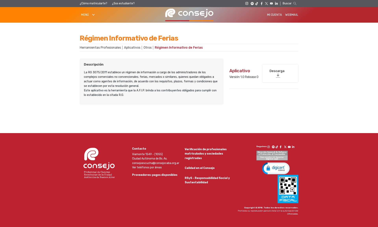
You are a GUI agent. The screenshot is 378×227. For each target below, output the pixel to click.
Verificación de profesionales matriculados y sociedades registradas (206, 154)
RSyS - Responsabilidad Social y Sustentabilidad (207, 180)
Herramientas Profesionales (100, 47)
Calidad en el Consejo (200, 168)
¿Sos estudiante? (123, 3)
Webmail (291, 15)
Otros (148, 47)
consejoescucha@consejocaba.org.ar (155, 163)
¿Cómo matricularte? (93, 3)
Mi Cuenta (274, 15)
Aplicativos (132, 47)
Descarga (277, 71)
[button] (276, 168)
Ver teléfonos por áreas (147, 167)
